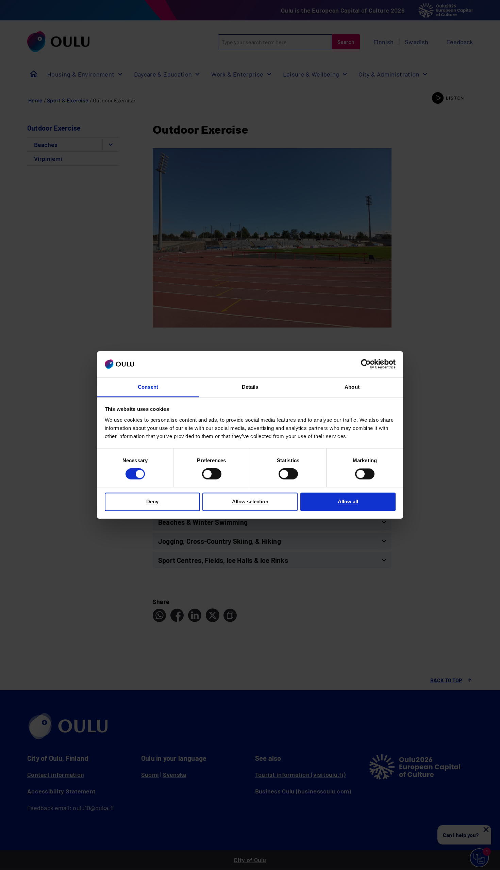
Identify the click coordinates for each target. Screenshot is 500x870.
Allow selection (250, 501)
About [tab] (352, 387)
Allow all (348, 501)
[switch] (211, 474)
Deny (152, 501)
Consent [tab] (148, 387)
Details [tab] (250, 387)
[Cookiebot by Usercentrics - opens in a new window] (366, 364)
